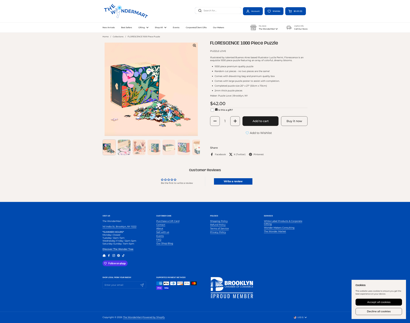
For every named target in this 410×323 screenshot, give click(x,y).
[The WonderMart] (126, 11)
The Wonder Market (275, 231)
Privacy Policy (218, 232)
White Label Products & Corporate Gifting (283, 222)
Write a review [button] (233, 181)
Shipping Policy (219, 221)
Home (105, 36)
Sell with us (162, 232)
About (159, 228)
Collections (118, 36)
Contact (160, 224)
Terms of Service (219, 228)
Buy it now (294, 121)
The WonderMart (132, 317)
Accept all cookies (378, 302)
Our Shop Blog (164, 243)
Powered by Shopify (153, 317)
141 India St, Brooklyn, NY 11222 (119, 226)
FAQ (158, 239)
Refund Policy (218, 224)
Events (160, 236)
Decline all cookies (379, 311)
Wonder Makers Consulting (279, 227)
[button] (295, 11)
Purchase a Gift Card (167, 221)
